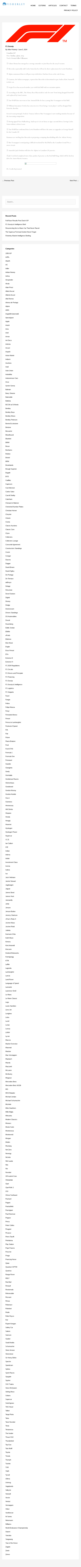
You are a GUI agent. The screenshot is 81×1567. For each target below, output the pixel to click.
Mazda (7, 1063)
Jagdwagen (9, 885)
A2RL (7, 257)
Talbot (7, 1411)
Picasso (8, 1233)
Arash (7, 325)
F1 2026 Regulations (12, 665)
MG (6, 1089)
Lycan (7, 1036)
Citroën (7, 518)
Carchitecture (10, 488)
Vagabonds (9, 1486)
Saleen (7, 1331)
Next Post (74, 180)
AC (6, 265)
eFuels (7, 635)
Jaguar (7, 889)
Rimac (7, 1301)
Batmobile (8, 397)
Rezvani (8, 1297)
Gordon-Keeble (10, 794)
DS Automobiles (11, 616)
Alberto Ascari (10, 295)
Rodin (7, 1312)
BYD (7, 476)
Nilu (6, 1165)
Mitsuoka (8, 1116)
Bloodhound (9, 435)
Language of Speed (12, 983)
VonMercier (9, 1513)
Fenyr (7, 711)
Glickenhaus (9, 783)
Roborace (8, 1305)
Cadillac (8, 480)
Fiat (6, 734)
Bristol (7, 457)
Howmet (8, 824)
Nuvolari (8, 1172)
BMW (7, 442)
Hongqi (7, 821)
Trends (7, 1456)
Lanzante (8, 987)
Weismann (9, 1520)
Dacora (8, 560)
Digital (7, 597)
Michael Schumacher (12, 1100)
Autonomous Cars (11, 378)
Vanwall (8, 1494)
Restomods (9, 1289)
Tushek (8, 1463)
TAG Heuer (9, 1407)
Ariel (7, 333)
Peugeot (8, 1229)
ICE (6, 847)
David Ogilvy (9, 571)
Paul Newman (10, 1214)
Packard (8, 1199)
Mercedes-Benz (11, 1081)
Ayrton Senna (10, 386)
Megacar (8, 1078)
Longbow (8, 1013)
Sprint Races (9, 1373)
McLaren (8, 1070)
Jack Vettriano (10, 877)
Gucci (7, 798)
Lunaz (7, 1025)
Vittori (7, 1509)
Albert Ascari (9, 291)
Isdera (7, 870)
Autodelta (8, 374)
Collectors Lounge (11, 541)
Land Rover (9, 979)
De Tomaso (9, 578)
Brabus (7, 454)
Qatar (7, 1263)
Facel (7, 696)
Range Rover (10, 1274)
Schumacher (9, 1346)
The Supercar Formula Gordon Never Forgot (20, 232)
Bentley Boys (10, 412)
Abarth (7, 261)
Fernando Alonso (11, 715)
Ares (7, 329)
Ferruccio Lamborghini (13, 722)
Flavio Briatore (10, 741)
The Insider (9, 1433)
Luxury (7, 1029)
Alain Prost (9, 287)
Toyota (7, 1452)
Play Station (9, 1244)
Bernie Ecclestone (11, 423)
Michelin (8, 1104)
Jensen (8, 908)
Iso (6, 873)
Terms (73, 6)
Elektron (8, 639)
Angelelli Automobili (12, 314)
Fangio (7, 700)
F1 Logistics (9, 688)
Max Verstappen (11, 1055)
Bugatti (7, 473)
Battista (8, 401)
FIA (6, 730)
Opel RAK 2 (9, 1187)
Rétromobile (9, 1293)
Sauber (7, 1339)
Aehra (7, 276)
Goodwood (9, 786)
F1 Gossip (9, 681)
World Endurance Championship (16, 1528)
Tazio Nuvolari (10, 1422)
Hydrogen (8, 828)
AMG (7, 310)
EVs (6, 654)
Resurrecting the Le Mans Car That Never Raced (22, 228)
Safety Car (9, 1327)
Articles (53, 6)
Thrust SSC (9, 1437)
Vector (7, 1498)
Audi (7, 367)
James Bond (9, 892)
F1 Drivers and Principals (14, 673)
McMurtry (8, 1074)
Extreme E (9, 658)
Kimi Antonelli (10, 945)
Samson (8, 1335)
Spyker (7, 1380)
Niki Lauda (9, 1161)
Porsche (8, 1252)
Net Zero (8, 1150)
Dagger (8, 563)
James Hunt (9, 896)
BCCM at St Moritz (12, 405)
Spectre (8, 1361)
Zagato (7, 1547)
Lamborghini (9, 972)
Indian (7, 851)
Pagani (7, 1203)
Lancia (7, 976)
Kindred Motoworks (12, 953)
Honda (7, 817)
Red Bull (8, 1282)
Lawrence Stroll (10, 991)
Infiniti (7, 858)
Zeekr (7, 1550)
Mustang (8, 1146)
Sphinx (7, 1369)
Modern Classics (11, 1119)
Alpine (7, 306)
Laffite (7, 964)
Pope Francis (10, 1248)
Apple (7, 321)
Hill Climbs (9, 809)
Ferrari (7, 718)
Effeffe (7, 631)
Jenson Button (10, 911)
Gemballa (8, 775)
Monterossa (9, 1131)
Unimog (8, 1482)
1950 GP (8, 253)
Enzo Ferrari (9, 650)
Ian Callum (9, 843)
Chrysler (8, 514)
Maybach (8, 1059)
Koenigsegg (9, 957)
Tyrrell (7, 1475)
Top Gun (8, 1445)
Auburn (7, 359)
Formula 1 (8, 752)
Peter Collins (9, 1225)
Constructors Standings (13, 548)
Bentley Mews (10, 416)
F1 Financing (9, 677)
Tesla (7, 1426)
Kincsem (8, 949)
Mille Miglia (9, 1112)
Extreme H (9, 662)
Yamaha (8, 1535)
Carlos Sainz (9, 491)
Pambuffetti (9, 1206)
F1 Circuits (9, 669)
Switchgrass (9, 1403)
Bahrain (8, 389)
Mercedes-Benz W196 (13, 1085)
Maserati (8, 1047)
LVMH (7, 1032)
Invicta (7, 866)
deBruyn (8, 582)
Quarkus (8, 1271)
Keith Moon (9, 938)
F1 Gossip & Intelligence (13, 684)
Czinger (8, 556)
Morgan (8, 1138)
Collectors (8, 537)
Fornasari (8, 760)
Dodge (7, 605)
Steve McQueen (11, 1388)
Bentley (8, 408)
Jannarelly (9, 900)
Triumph (8, 1460)
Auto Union (9, 370)
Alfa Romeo (9, 299)
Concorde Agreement (12, 544)
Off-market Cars (11, 1176)
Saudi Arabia (9, 1342)
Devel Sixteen (10, 594)
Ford (7, 745)
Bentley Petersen (11, 420)
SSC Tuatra (9, 1384)
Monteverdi (9, 1134)
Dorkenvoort (9, 609)
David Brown (9, 567)
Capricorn (8, 484)
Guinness (8, 802)
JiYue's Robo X (10, 919)
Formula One (10, 756)
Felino (7, 703)
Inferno (7, 855)
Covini (7, 552)
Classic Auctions (11, 526)
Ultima (7, 1479)
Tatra (7, 1418)
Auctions (8, 363)
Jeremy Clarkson (11, 915)
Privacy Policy (71, 10)
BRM (7, 461)
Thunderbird (9, 1441)
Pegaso (8, 1218)
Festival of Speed (11, 726)
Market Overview (11, 1044)
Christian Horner (11, 510)
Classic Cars (9, 529)
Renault (8, 1286)
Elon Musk (9, 643)
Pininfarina (9, 1240)
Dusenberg (9, 624)
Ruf (6, 1320)
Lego (7, 1002)
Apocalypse (9, 318)
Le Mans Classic (11, 998)
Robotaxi (8, 1308)
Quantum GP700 (11, 1267)
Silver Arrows (10, 1350)
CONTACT (63, 6)
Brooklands (9, 465)
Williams (8, 1524)
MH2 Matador (10, 1093)
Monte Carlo (9, 1127)
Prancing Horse (10, 1259)
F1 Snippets (9, 692)
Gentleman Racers (12, 779)
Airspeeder (9, 280)
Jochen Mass (10, 923)
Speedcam (9, 1365)
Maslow (8, 1051)
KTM (7, 960)
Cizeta (7, 522)
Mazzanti (8, 1066)
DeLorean (8, 590)
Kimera (7, 942)
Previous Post (8, 180)
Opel (7, 1184)
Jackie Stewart (10, 881)
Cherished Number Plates (14, 507)
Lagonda (8, 968)
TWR (7, 1471)
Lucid (7, 1021)
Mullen (7, 1142)
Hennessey (9, 805)
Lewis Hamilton (10, 1006)
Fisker (7, 737)
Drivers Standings (11, 613)
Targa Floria (9, 1414)
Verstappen (9, 1505)
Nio (6, 1168)
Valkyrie (8, 1490)
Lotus (7, 1017)
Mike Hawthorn (10, 1108)
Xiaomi (7, 1532)
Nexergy (8, 1153)
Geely (7, 771)
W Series (8, 1516)
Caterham (8, 499)
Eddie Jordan (10, 628)
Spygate (8, 1376)
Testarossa (9, 1429)
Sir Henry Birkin (10, 1358)
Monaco (8, 1123)
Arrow (7, 336)
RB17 (7, 1278)
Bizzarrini (8, 431)
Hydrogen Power (11, 832)
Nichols (8, 1157)
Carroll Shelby (10, 495)
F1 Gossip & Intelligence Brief (15, 224)
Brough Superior (11, 469)
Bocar (7, 446)
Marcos (8, 1040)
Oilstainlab (9, 1180)
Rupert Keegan (10, 1324)
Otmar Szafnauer (11, 1195)
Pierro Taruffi (9, 1237)
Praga (7, 1255)
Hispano (8, 813)
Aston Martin (9, 355)
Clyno (7, 533)
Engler (7, 647)
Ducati (7, 620)
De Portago (9, 575)
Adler (7, 268)
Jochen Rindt (10, 926)
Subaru (7, 1395)
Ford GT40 (9, 749)
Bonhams (8, 450)
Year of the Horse (11, 1543)
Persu (7, 1221)
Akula (7, 283)
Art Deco (8, 340)
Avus (7, 382)
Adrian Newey (10, 272)
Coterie (42, 6)
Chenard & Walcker (12, 503)
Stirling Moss (9, 1392)
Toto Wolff (8, 1448)
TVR (7, 1467)
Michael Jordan (10, 1097)
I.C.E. (7, 839)
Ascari (7, 348)
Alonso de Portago (11, 302)
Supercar (8, 1399)
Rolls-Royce (9, 1316)
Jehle (7, 904)
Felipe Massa (10, 707)
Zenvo (7, 1554)
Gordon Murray (10, 790)
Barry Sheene (10, 393)
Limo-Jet (8, 1010)
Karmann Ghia (10, 934)
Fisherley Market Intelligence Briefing (18, 236)
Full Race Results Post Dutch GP (17, 220)
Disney (7, 601)
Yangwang (9, 1539)
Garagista (8, 768)
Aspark (7, 352)
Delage (7, 586)
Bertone (8, 427)
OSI (6, 1191)
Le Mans (8, 995)
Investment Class (11, 862)
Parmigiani (9, 1210)
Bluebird (8, 439)
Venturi (7, 1501)
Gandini (8, 764)
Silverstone (9, 1354)
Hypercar (8, 836)
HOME (33, 6)
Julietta (7, 930)
